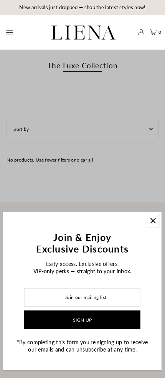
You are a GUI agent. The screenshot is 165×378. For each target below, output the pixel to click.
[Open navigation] (22, 32)
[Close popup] (153, 221)
